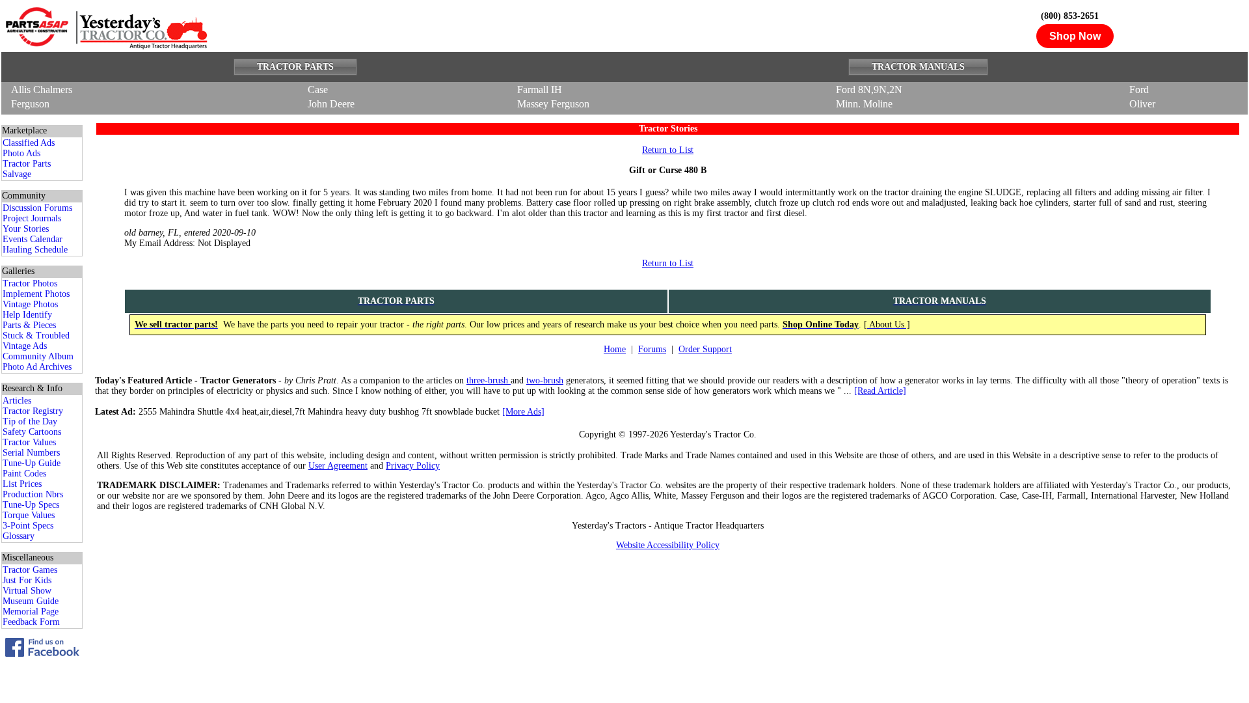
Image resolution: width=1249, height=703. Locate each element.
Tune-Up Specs (31, 505)
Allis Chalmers (41, 89)
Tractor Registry (33, 411)
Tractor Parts (27, 164)
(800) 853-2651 (1070, 16)
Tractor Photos (30, 283)
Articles (17, 401)
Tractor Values (29, 442)
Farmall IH (539, 89)
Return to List (667, 150)
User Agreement (338, 466)
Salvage (17, 174)
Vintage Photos (30, 304)
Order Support (705, 349)
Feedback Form (31, 622)
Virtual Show (27, 591)
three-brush (488, 380)
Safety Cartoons (32, 432)
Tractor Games (30, 570)
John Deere (331, 103)
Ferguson (30, 103)
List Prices (22, 484)
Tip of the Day (30, 421)
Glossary (18, 536)
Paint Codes (24, 473)
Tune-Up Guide (31, 463)
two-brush (544, 380)
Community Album (38, 356)
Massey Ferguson (553, 103)
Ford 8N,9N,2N (869, 89)
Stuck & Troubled (36, 335)
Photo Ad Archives (37, 367)
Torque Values (29, 515)
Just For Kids (27, 580)
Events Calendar (32, 239)
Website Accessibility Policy (667, 545)
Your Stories (26, 229)
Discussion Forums (37, 208)
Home (615, 349)
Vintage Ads (25, 346)
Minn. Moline (864, 103)
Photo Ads (21, 153)
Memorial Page (31, 611)
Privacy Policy (413, 466)
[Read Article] (880, 391)
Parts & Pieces (29, 325)
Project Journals (32, 218)
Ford (1139, 89)
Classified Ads (29, 143)
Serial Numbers (31, 453)
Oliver (1142, 103)
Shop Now (1075, 36)
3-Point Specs (28, 526)
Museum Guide (31, 601)
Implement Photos (36, 294)
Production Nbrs (33, 494)
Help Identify (27, 315)
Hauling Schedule (35, 250)
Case (318, 89)
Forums (652, 349)
